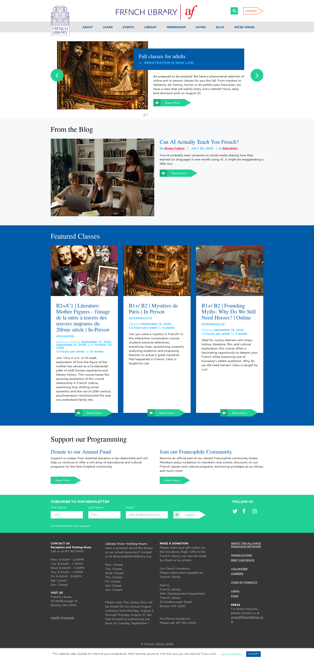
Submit (190, 515)
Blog (220, 27)
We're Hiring (244, 27)
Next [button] (257, 75)
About (87, 27)
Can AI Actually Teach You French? (199, 142)
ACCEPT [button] (253, 654)
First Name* (59, 507)
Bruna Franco (175, 148)
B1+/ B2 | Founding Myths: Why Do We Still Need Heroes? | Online (229, 311)
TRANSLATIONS (241, 555)
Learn (108, 27)
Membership (176, 27)
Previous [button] (57, 75)
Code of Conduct (244, 582)
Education (229, 148)
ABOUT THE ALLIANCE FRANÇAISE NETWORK (246, 545)
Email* (130, 507)
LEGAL (235, 591)
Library (150, 27)
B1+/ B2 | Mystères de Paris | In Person (153, 308)
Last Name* (96, 507)
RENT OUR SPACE (242, 560)
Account (251, 11)
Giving (201, 27)
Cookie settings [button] (231, 654)
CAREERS (237, 574)
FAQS (234, 596)
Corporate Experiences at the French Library (187, 56)
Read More (172, 94)
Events (128, 27)
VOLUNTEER (239, 569)
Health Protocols (62, 618)
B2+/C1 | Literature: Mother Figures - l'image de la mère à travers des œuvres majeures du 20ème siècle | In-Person (83, 317)
